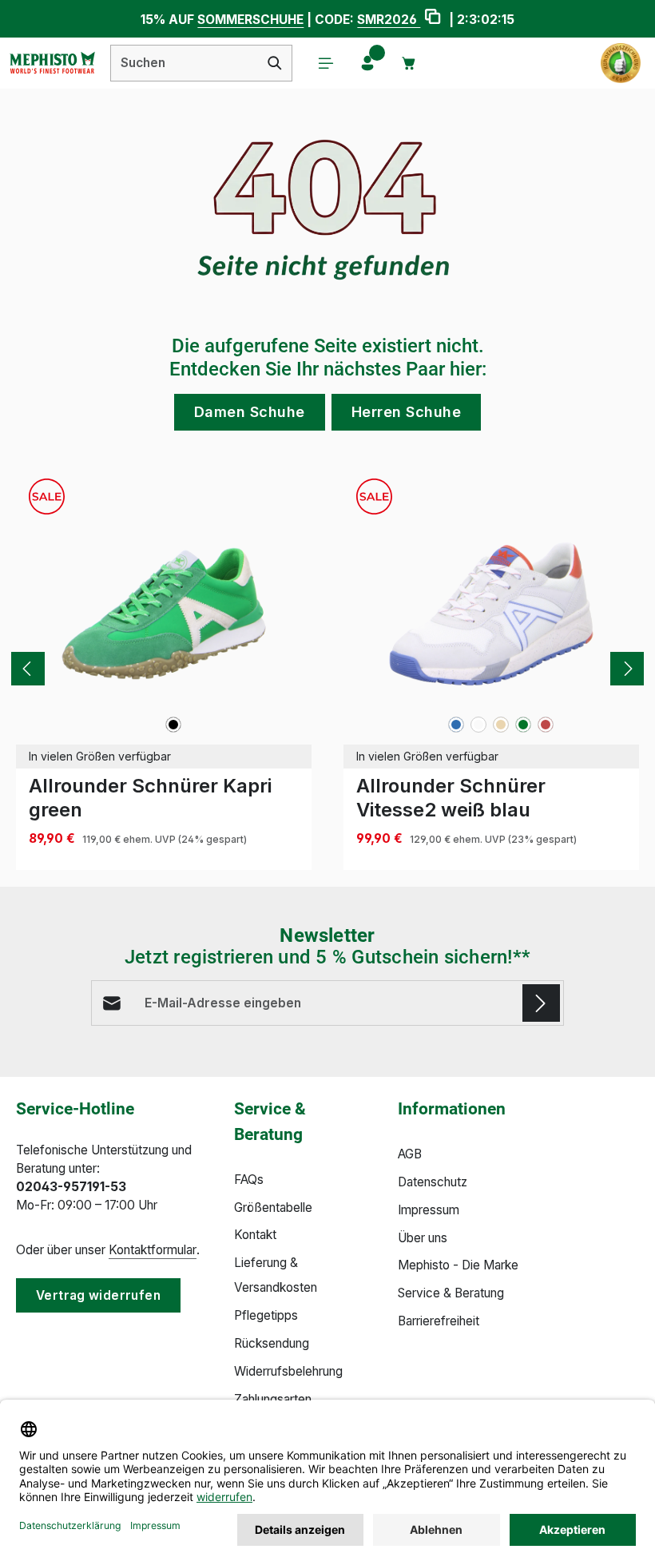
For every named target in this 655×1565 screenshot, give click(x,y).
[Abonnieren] (541, 1003)
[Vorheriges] (28, 668)
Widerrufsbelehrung (288, 1371)
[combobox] (184, 63)
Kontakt (255, 1234)
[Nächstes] (627, 668)
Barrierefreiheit (438, 1321)
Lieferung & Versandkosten (275, 1275)
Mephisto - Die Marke (458, 1265)
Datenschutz (432, 1182)
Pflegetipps (266, 1315)
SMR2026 (388, 19)
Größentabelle (273, 1207)
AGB (410, 1154)
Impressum (428, 1209)
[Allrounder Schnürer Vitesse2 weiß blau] (491, 613)
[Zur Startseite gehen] (52, 63)
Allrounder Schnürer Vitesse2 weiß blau (451, 797)
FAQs (249, 1179)
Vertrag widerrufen (98, 1295)
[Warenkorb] (409, 63)
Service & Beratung (451, 1293)
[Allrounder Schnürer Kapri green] (164, 613)
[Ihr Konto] (367, 63)
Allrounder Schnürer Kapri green (150, 797)
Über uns (422, 1237)
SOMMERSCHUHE (250, 19)
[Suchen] (275, 63)
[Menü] (326, 63)
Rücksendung (271, 1343)
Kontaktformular (152, 1249)
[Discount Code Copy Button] (432, 19)
